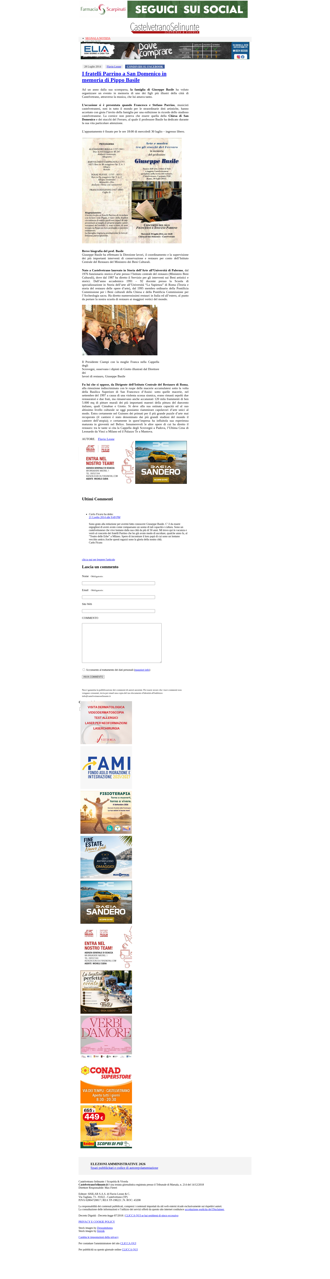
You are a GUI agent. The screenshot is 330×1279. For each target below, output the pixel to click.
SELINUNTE (93, 41)
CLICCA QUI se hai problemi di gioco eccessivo (151, 1215)
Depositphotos (105, 1227)
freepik (101, 1231)
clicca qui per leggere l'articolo (98, 559)
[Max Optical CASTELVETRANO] (106, 877)
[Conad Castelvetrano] (106, 1102)
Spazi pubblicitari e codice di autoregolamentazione (124, 1168)
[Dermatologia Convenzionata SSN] (106, 743)
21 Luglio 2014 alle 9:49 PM (104, 517)
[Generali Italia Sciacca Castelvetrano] (108, 482)
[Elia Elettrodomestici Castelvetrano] (165, 58)
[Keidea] (106, 1147)
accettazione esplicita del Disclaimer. (204, 1209)
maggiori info (142, 669)
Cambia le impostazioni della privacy (99, 1237)
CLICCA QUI (128, 1243)
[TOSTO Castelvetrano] (106, 1012)
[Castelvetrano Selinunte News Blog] (165, 32)
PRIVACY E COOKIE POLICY (97, 1221)
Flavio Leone (114, 66)
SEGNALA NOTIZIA (98, 38)
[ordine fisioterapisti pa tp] (106, 833)
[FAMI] (106, 788)
